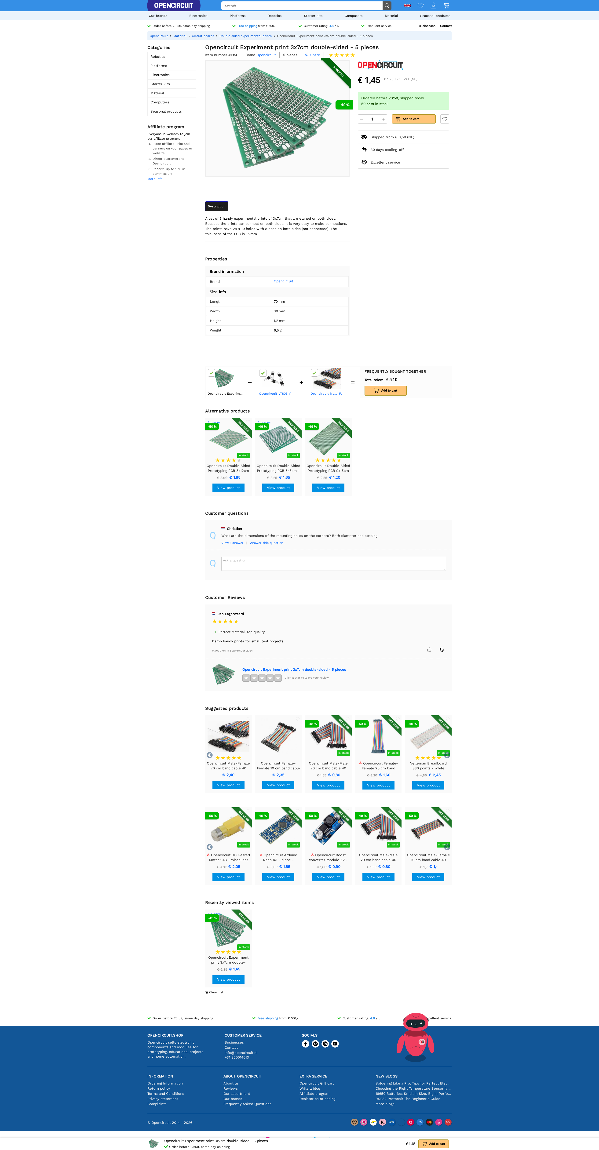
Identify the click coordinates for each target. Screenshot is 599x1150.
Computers (353, 16)
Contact (446, 26)
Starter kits (313, 16)
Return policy (158, 1088)
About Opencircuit (242, 1076)
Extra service (313, 1076)
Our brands (158, 16)
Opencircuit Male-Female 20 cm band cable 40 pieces (328, 393)
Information (160, 1076)
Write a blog (310, 1088)
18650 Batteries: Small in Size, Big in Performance (414, 1094)
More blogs (385, 1104)
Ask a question (234, 560)
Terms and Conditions (165, 1094)
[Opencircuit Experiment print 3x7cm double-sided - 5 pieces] (224, 674)
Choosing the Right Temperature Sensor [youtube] (414, 1088)
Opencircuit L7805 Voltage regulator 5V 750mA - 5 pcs (277, 393)
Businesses (427, 26)
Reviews (230, 1088)
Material (391, 16)
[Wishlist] (417, 6)
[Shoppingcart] (442, 6)
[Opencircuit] (173, 5)
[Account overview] (430, 6)
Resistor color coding (318, 1099)
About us (231, 1083)
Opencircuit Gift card (317, 1083)
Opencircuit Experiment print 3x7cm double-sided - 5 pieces (294, 669)
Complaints (157, 1104)
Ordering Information (165, 1083)
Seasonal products (435, 16)
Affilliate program (314, 1094)
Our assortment (236, 1094)
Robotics (274, 16)
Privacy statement (162, 1099)
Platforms (237, 16)
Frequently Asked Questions (247, 1104)
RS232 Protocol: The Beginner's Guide (408, 1099)
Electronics (198, 16)
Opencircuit (283, 281)
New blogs (387, 1076)
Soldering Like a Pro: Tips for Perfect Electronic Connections (414, 1083)
